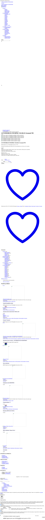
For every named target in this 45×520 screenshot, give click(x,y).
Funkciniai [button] (1, 513)
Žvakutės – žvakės (7, 25)
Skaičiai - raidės (7, 255)
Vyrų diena (40, 206)
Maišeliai (6, 28)
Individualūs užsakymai (5, 463)
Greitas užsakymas (7, 1)
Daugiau (4, 316)
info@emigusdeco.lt (8, 473)
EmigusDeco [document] (2, 465)
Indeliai (6, 15)
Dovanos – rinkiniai (5, 29)
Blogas (2, 5)
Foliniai (6, 9)
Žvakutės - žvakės (7, 277)
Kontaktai (5, 5)
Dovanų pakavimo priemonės (7, 26)
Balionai (4, 8)
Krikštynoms (6, 31)
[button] (2, 39)
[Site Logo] (3, 6)
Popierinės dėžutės (7, 27)
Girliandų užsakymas (8, 37)
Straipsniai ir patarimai (5, 457)
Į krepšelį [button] (4, 308)
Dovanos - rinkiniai (19, 206)
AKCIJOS (2, 3)
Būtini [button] (1, 510)
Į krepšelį (43, 517)
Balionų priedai (7, 12)
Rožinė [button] (6, 306)
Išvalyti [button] (10, 161)
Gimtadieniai (26, 206)
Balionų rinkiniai (7, 11)
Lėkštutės (6, 17)
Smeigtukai (6, 21)
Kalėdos (30, 206)
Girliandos (6, 14)
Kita (5, 268)
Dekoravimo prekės (5, 256)
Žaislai (6, 34)
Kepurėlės (6, 16)
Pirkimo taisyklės (4, 456)
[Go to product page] (23, 307)
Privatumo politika (4, 468)
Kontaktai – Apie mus (5, 487)
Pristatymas (3, 455)
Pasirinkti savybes (5, 299)
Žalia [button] (5, 344)
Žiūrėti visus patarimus (6, 281)
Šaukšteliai (6, 23)
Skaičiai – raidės (7, 10)
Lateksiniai (6, 254)
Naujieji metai (33, 206)
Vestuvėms (6, 261)
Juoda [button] (5, 343)
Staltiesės (6, 276)
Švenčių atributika (5, 13)
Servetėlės (6, 20)
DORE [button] (6, 159)
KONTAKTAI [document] (3, 470)
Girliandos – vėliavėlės (5, 462)
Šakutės (6, 22)
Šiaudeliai (6, 24)
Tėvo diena (37, 206)
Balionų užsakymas (7, 36)
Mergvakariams (7, 32)
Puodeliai (6, 18)
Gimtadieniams (7, 30)
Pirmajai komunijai (7, 33)
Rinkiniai (6, 19)
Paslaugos (4, 35)
